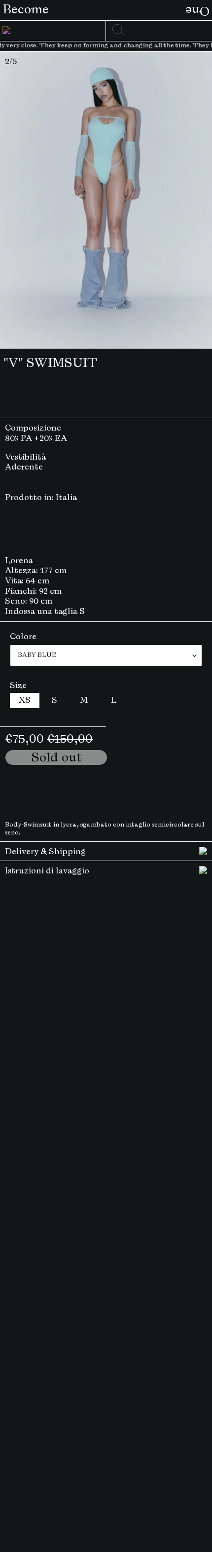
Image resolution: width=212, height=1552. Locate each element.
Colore (23, 636)
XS (25, 700)
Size (18, 685)
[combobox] (158, 28)
